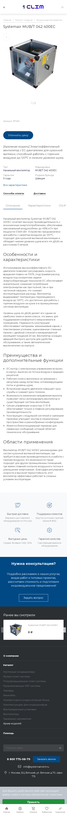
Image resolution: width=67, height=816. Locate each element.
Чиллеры (8, 690)
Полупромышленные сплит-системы (24, 681)
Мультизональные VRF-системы (21, 686)
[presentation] (65, 205)
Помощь (8, 733)
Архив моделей (12, 723)
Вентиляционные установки (19, 709)
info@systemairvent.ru (36, 766)
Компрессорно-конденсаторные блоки (26, 700)
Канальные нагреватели (17, 718)
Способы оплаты (13, 193)
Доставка (40, 193)
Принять (33, 802)
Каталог (8, 665)
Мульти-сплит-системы (16, 676)
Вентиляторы (11, 714)
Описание (13, 205)
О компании (11, 655)
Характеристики (39, 205)
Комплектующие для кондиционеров (25, 704)
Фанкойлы (9, 695)
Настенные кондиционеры (19, 671)
